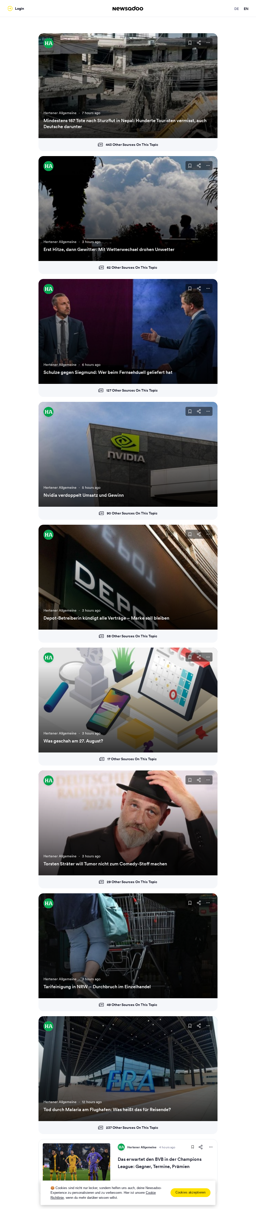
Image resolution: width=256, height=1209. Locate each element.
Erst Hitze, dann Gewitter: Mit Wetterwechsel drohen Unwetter (109, 249)
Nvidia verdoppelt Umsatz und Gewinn (84, 495)
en (246, 8)
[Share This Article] (199, 42)
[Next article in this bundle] (207, 86)
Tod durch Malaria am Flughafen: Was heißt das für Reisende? (107, 1109)
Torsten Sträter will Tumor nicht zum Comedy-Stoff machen (105, 864)
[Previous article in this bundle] (49, 86)
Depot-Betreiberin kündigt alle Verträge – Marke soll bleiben (106, 618)
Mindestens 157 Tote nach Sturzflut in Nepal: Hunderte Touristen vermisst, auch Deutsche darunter (125, 123)
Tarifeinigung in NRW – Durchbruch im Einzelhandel (97, 986)
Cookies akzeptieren (191, 1192)
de (236, 8)
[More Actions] (208, 42)
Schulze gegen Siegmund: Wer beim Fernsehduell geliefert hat (108, 372)
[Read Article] (76, 1167)
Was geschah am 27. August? (73, 741)
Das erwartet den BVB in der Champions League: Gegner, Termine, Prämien (160, 1162)
